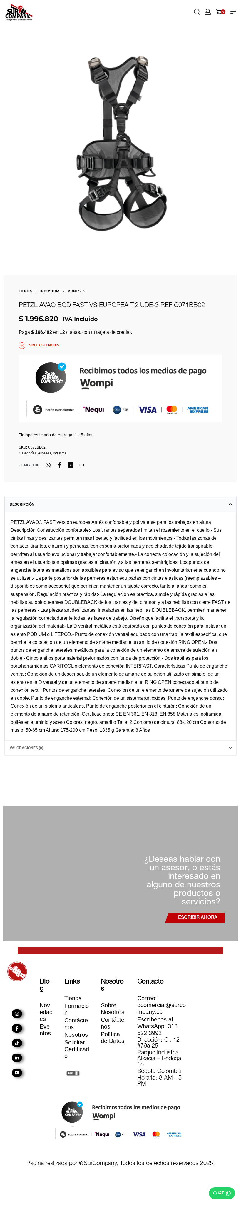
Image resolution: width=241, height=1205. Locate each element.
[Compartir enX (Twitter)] (70, 465)
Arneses (76, 291)
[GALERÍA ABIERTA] (120, 144)
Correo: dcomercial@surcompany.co (161, 1005)
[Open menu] (233, 11)
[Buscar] (197, 12)
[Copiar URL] (81, 465)
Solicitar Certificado (76, 1049)
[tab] (120, 504)
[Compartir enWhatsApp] (48, 465)
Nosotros (76, 1034)
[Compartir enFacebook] (59, 465)
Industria (50, 291)
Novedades (46, 1012)
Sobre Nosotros (112, 1008)
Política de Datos (112, 1037)
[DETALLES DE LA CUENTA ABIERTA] (208, 12)
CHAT (218, 1193)
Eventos (45, 1029)
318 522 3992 (157, 1026)
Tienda (25, 291)
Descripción (22, 504)
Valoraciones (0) (26, 748)
